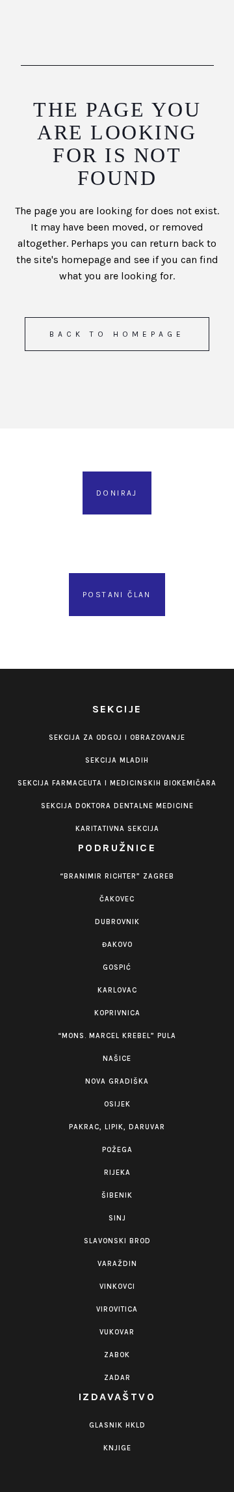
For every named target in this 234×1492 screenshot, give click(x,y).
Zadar (117, 1377)
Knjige (117, 1448)
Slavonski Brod (117, 1241)
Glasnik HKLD (117, 1425)
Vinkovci (117, 1286)
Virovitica (117, 1309)
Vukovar (117, 1332)
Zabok (117, 1355)
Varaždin (117, 1264)
